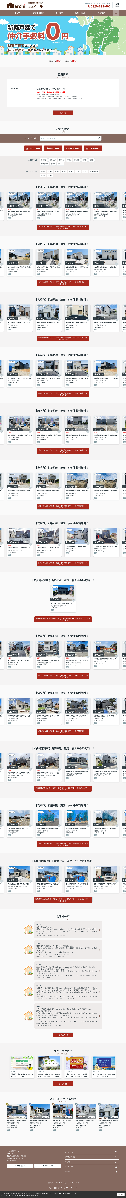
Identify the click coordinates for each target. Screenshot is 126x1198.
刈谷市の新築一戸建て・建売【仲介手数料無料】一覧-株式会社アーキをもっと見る (63, 844)
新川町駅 (43, 160)
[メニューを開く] (116, 13)
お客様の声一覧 (63, 1035)
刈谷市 (64, 171)
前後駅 (91, 160)
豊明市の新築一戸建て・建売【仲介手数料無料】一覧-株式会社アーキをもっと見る (63, 506)
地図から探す (74, 148)
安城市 (50, 175)
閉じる (121, 1194)
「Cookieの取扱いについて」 (20, 1195)
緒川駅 (53, 164)
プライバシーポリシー (62, 1183)
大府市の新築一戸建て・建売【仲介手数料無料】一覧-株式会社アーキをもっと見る (63, 338)
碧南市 (43, 171)
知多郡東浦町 (94, 171)
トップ (17, 13)
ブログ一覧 (63, 1084)
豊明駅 (84, 160)
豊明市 (43, 175)
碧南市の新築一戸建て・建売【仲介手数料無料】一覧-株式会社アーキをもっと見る (63, 451)
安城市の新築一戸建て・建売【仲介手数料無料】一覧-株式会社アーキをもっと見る (63, 563)
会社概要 (59, 13)
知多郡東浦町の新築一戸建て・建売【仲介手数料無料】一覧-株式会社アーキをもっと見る (63, 789)
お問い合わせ (80, 13)
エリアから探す (34, 148)
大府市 (78, 171)
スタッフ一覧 (69, 1152)
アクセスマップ (70, 1166)
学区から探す (94, 148)
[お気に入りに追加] (30, 208)
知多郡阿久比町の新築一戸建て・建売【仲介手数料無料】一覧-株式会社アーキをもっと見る (63, 900)
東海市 (57, 171)
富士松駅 (76, 160)
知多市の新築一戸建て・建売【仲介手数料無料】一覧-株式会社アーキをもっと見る (63, 283)
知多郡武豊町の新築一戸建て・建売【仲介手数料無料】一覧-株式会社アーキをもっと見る (63, 619)
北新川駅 (61, 160)
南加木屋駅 (44, 164)
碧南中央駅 (53, 160)
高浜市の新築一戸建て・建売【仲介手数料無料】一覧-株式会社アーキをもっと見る (63, 394)
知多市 (50, 171)
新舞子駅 (60, 164)
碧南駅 (69, 160)
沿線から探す (54, 148)
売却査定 (101, 13)
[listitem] (19, 206)
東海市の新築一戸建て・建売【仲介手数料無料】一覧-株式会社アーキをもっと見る (63, 227)
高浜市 (85, 171)
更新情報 (63, 113)
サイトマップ (75, 1183)
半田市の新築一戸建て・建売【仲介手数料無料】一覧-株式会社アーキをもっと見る (63, 676)
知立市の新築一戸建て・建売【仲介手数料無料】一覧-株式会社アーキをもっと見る (63, 732)
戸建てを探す (38, 13)
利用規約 (50, 1183)
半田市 (71, 171)
